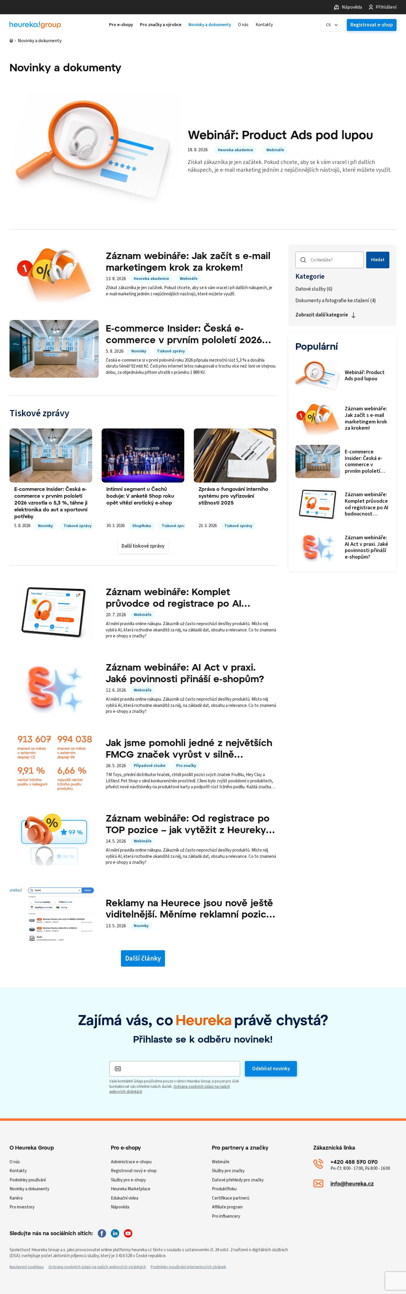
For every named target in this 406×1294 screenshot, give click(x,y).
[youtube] (128, 1233)
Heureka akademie (235, 150)
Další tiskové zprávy (143, 546)
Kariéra (16, 1198)
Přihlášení (386, 7)
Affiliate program (227, 1207)
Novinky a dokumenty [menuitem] (209, 25)
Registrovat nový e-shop (134, 1171)
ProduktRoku (224, 1189)
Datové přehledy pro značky (238, 1180)
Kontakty (18, 1171)
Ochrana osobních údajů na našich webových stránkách (97, 1267)
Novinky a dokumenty (29, 1189)
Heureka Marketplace (130, 1189)
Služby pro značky (228, 1171)
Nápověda (352, 7)
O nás (15, 1162)
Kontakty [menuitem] (264, 25)
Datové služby (314, 289)
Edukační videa (124, 1198)
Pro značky (186, 766)
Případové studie (150, 766)
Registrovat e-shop (371, 25)
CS (328, 25)
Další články (143, 958)
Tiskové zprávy (171, 351)
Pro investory (22, 1207)
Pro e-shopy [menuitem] (121, 25)
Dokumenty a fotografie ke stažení (335, 300)
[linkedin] (115, 1233)
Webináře (275, 150)
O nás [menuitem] (243, 25)
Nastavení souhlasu (27, 1267)
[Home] (35, 25)
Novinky (138, 351)
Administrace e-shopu (131, 1162)
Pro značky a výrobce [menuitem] (160, 25)
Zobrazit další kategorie (321, 315)
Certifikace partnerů (230, 1198)
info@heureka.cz (352, 1183)
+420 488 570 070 (354, 1162)
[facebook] (102, 1233)
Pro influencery (226, 1216)
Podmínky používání (28, 1180)
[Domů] (11, 40)
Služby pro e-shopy (128, 1180)
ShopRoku (141, 526)
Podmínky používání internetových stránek (188, 1267)
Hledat (378, 260)
